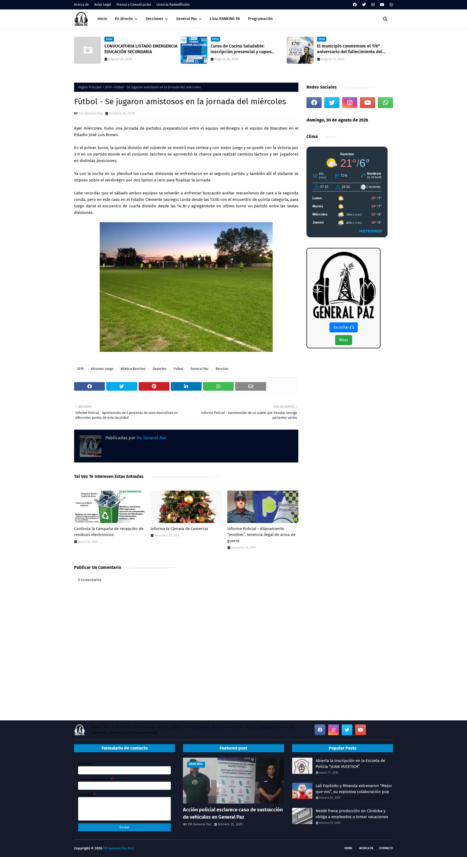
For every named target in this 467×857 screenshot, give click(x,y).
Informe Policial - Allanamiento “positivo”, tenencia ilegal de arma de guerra (261, 534)
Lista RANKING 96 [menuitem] (225, 18)
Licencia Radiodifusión (173, 4)
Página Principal (90, 87)
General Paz (199, 369)
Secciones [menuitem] (154, 18)
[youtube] (382, 4)
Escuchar (341, 327)
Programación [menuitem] (260, 18)
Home (348, 848)
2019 (108, 87)
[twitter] (364, 4)
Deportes (159, 369)
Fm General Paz (91, 113)
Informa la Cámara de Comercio (179, 528)
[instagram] (373, 4)
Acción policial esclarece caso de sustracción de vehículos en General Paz (233, 813)
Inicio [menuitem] (102, 18)
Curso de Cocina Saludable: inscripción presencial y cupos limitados (241, 49)
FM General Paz (200, 824)
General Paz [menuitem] (186, 18)
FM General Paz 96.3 (118, 848)
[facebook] (355, 4)
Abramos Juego (102, 369)
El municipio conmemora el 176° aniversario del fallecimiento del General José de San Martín (349, 49)
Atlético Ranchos (133, 369)
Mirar (343, 340)
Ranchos (222, 369)
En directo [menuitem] (124, 18)
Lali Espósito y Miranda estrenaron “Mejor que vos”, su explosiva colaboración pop (354, 788)
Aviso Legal (102, 4)
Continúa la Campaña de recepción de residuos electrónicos (109, 531)
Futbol (178, 369)
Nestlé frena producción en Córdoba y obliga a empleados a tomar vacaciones (352, 813)
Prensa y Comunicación (133, 4)
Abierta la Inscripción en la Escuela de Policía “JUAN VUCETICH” (350, 763)
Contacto (386, 848)
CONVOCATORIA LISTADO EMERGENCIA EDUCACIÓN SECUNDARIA (140, 48)
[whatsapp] (390, 4)
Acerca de (81, 4)
